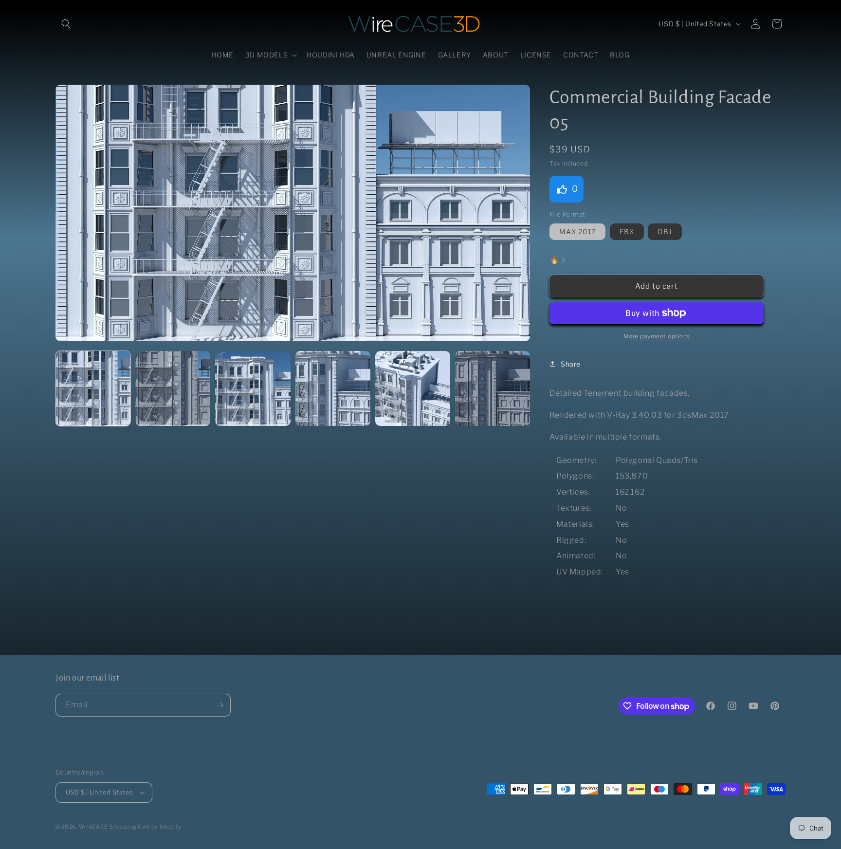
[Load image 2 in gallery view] (172, 388)
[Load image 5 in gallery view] (412, 388)
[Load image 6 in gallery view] (492, 388)
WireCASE (93, 826)
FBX (627, 231)
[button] (66, 24)
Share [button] (571, 364)
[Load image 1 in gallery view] (92, 388)
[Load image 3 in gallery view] (252, 388)
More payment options (656, 336)
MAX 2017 (577, 231)
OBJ (665, 231)
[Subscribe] (219, 705)
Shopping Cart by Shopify (146, 826)
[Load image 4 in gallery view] (332, 388)
